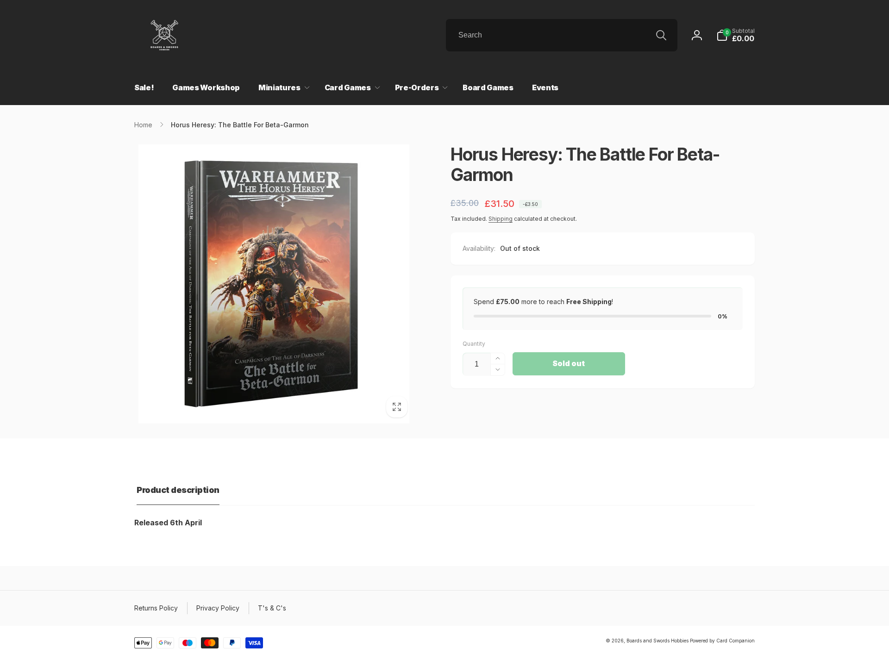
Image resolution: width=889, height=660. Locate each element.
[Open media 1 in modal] (273, 283)
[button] (735, 35)
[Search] (661, 35)
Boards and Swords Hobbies (657, 640)
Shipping (500, 218)
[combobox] (561, 35)
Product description (178, 490)
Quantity (474, 344)
